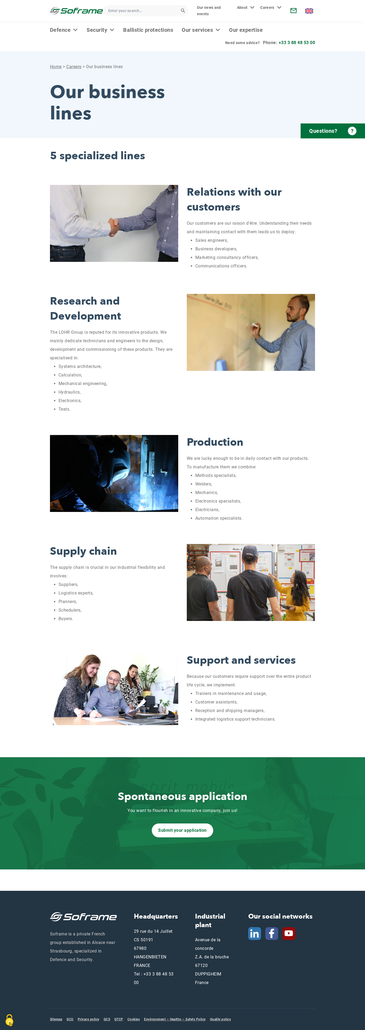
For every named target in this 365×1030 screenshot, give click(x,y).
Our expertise (246, 30)
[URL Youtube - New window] (291, 933)
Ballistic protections (148, 30)
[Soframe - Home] (76, 10)
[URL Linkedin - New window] (254, 933)
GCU (70, 1019)
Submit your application (182, 830)
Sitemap (56, 1019)
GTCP (118, 1019)
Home (56, 66)
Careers (267, 7)
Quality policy (220, 1019)
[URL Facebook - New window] (271, 933)
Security (97, 30)
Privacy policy (88, 1019)
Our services (197, 30)
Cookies (133, 1019)
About (242, 7)
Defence (60, 30)
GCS (107, 1019)
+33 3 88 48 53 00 (297, 42)
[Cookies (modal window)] (9, 1020)
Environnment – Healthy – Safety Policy (174, 1019)
